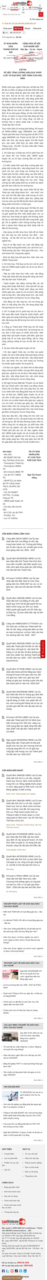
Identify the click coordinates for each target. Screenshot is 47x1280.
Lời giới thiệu (9, 1154)
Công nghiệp (11, 850)
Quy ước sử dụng (11, 1196)
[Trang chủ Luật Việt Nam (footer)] (22, 1221)
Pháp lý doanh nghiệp (33, 1163)
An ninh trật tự (11, 891)
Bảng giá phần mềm (12, 1187)
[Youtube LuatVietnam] (12, 1271)
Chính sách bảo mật (12, 1201)
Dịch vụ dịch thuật (32, 1167)
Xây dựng (10, 869)
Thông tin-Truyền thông (25, 825)
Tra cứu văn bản (31, 1154)
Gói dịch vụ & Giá (23, 7)
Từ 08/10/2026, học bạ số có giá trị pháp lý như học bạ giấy (31, 1095)
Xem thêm (38, 762)
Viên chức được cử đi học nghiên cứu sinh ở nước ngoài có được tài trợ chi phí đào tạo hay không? (21, 940)
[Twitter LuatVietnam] (20, 1271)
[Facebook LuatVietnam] (3, 1271)
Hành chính (10, 794)
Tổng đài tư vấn (31, 1176)
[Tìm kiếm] (40, 14)
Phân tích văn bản (32, 1158)
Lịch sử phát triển (10, 1158)
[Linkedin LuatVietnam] (25, 1271)
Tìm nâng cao (37, 19)
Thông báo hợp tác (11, 1212)
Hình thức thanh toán (12, 1192)
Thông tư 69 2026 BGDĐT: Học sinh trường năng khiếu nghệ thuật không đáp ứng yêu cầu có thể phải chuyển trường (22, 1115)
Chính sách (21, 850)
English (34, 7)
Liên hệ (7, 1170)
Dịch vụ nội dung (31, 1172)
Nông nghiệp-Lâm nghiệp (25, 794)
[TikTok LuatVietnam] (16, 1271)
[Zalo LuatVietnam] (7, 1271)
